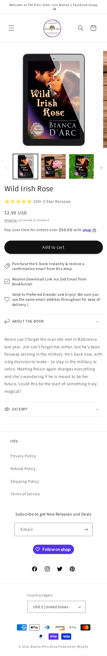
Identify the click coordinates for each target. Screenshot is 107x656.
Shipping (10, 220)
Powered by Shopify (73, 646)
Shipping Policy (24, 481)
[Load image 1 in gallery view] (25, 166)
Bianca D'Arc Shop (44, 646)
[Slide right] (101, 167)
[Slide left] (5, 167)
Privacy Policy (23, 455)
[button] (11, 28)
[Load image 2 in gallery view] (53, 166)
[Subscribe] (85, 529)
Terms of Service (25, 493)
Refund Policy (23, 468)
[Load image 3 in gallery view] (81, 166)
